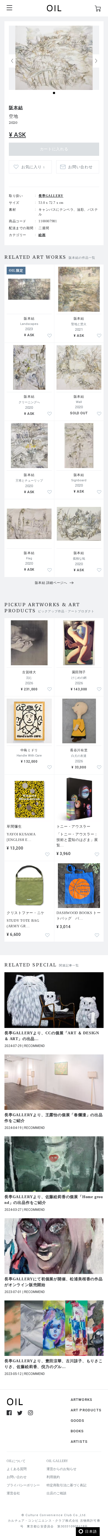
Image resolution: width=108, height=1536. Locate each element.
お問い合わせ (17, 1477)
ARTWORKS (81, 1400)
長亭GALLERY (50, 196)
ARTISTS (79, 1441)
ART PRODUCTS (86, 1410)
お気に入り (33, 167)
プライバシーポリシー (23, 1485)
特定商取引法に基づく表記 (66, 1485)
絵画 (41, 235)
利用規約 (53, 1477)
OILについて (16, 1461)
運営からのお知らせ (61, 1469)
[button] (96, 61)
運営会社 (13, 1493)
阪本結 (16, 107)
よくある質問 (17, 1469)
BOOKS (77, 1431)
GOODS (77, 1421)
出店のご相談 (56, 1493)
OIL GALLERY (57, 1461)
